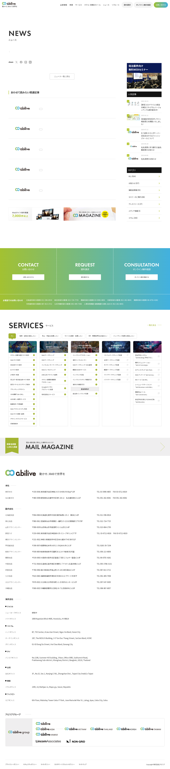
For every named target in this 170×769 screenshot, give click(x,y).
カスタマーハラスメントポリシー (64, 764)
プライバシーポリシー (12, 764)
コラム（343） (133, 218)
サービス (78, 5)
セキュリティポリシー (30, 764)
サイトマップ (83, 764)
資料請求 (127, 5)
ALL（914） (132, 176)
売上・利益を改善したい (50, 336)
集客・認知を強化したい (28, 336)
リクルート (115, 5)
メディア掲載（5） (135, 211)
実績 (71, 5)
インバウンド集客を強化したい (123, 336)
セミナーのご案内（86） (137, 197)
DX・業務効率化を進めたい (98, 336)
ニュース (106, 5)
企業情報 (63, 5)
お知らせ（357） (134, 183)
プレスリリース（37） (136, 204)
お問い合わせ (161, 5)
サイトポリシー (45, 764)
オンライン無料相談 (143, 5)
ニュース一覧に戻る (62, 76)
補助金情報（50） (135, 190)
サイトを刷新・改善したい (74, 336)
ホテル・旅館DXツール (92, 5)
